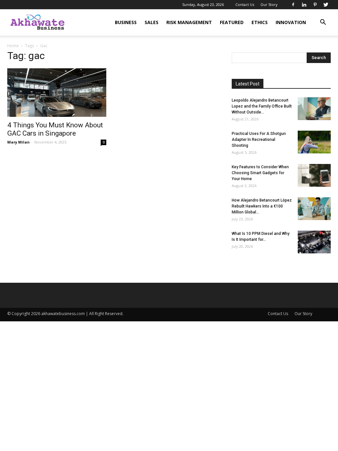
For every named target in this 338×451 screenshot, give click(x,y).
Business (126, 22)
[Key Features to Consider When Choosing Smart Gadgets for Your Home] (314, 175)
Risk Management (189, 22)
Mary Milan (18, 142)
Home (13, 45)
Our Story (269, 4)
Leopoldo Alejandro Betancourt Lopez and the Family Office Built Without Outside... (262, 106)
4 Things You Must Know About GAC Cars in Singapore (55, 129)
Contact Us (244, 4)
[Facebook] (293, 4)
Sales (151, 22)
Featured (232, 22)
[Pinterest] (315, 4)
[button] (323, 23)
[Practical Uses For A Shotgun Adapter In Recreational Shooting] (314, 142)
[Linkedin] (304, 4)
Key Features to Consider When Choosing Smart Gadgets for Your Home (260, 173)
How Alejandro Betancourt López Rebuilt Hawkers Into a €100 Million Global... (262, 206)
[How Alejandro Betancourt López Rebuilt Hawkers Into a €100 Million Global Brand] (314, 208)
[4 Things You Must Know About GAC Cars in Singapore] (56, 92)
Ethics (260, 22)
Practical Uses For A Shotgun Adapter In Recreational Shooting (259, 139)
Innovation (291, 22)
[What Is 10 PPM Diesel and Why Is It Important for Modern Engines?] (314, 242)
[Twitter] (326, 4)
